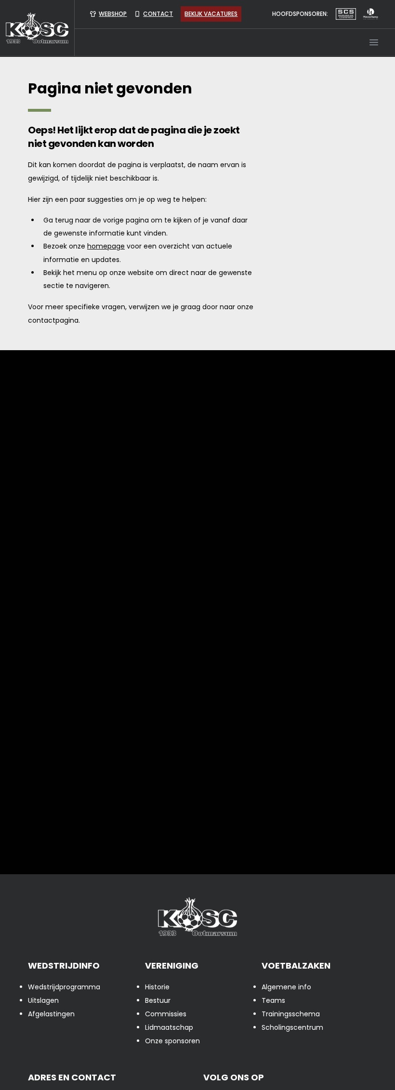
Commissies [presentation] (165, 1014)
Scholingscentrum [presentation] (292, 1027)
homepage (106, 246)
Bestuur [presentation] (158, 1000)
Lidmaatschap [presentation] (169, 1027)
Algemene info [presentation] (286, 987)
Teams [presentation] (273, 1000)
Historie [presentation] (157, 987)
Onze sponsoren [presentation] (172, 1041)
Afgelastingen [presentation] (51, 1014)
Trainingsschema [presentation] (291, 1014)
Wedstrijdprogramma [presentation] (64, 987)
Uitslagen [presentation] (43, 1000)
